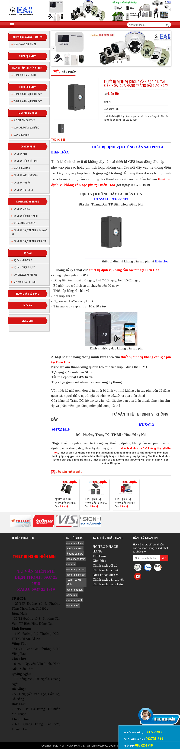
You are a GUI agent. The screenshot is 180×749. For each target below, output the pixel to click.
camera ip (72, 595)
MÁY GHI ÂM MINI (22, 168)
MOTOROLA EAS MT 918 (25, 274)
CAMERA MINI (20, 153)
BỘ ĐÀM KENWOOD (23, 260)
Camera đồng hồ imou (26, 216)
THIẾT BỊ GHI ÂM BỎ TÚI (25, 75)
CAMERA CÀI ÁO (22, 208)
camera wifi (72, 605)
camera (70, 564)
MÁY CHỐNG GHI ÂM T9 (25, 44)
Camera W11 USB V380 (26, 175)
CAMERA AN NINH (73, 582)
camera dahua (74, 589)
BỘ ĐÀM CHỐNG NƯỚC (24, 267)
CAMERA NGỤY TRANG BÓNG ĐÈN (30, 241)
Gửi (164, 558)
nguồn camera (74, 548)
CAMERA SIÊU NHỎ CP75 (26, 161)
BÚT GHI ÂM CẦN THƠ (24, 120)
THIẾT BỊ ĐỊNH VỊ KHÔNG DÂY (28, 94)
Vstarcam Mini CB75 (25, 223)
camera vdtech (74, 543)
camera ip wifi (74, 600)
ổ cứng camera (74, 553)
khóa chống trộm (75, 559)
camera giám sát (75, 574)
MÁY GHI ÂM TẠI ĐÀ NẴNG (26, 127)
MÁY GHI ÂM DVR (22, 134)
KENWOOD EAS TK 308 (25, 282)
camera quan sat (75, 569)
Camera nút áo (22, 182)
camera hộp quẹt (23, 189)
